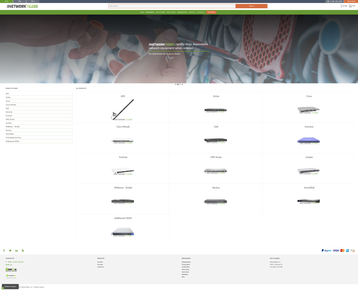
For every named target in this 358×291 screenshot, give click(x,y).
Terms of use (185, 272)
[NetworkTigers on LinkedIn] (16, 251)
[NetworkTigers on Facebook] (4, 251)
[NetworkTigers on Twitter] (10, 251)
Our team (100, 262)
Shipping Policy (182, 12)
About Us (192, 12)
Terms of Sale (171, 12)
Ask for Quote (160, 12)
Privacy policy (186, 264)
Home (142, 12)
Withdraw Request (10, 286)
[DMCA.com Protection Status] (11, 269)
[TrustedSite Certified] (11, 276)
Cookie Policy (186, 267)
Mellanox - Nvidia (13, 127)
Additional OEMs (12, 141)
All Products (150, 12)
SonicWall (9, 134)
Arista (8, 97)
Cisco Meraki (11, 105)
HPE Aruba (10, 119)
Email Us (9, 265)
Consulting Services (13, 138)
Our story (100, 264)
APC (7, 94)
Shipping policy (186, 262)
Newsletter (185, 274)
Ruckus (8, 130)
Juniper (9, 123)
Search (251, 6)
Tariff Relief (211, 12)
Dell (7, 108)
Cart (353, 6)
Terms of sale (185, 269)
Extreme (9, 112)
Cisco (8, 101)
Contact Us (201, 12)
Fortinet (9, 116)
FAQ (183, 277)
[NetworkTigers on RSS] (23, 251)
